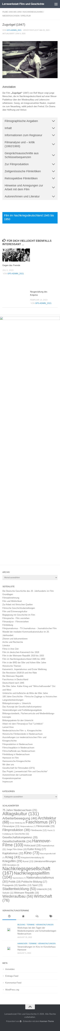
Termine (31, 925)
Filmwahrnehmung (10, 598)
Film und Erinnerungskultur (14, 611)
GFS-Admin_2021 (14, 30)
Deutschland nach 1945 (13, 683)
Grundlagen (7, 594)
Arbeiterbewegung (19, 818)
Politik (14, 881)
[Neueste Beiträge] (9, 916)
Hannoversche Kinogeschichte (16, 761)
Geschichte (21, 834)
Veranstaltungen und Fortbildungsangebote (22, 710)
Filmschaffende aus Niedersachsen (18, 751)
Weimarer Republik (26, 892)
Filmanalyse (10, 826)
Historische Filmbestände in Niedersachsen (22, 734)
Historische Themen (11, 666)
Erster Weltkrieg (17, 823)
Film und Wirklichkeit (12, 601)
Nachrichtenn (19, 878)
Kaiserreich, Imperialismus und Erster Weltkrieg (24, 669)
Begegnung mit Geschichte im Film (18, 615)
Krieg (12, 857)
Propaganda (10, 885)
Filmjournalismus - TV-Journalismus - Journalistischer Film (29, 628)
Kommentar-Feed (13, 983)
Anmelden (10, 969)
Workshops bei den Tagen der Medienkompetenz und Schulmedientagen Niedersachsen (36, 931)
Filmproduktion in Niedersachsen (17, 744)
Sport (37, 885)
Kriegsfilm (12, 861)
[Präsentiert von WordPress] (21, 1021)
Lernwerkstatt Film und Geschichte (23, 3)
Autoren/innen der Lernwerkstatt (17, 775)
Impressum (7, 781)
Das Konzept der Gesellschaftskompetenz (22, 706)
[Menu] (56, 4)
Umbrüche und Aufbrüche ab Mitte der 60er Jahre (25, 693)
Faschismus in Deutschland (15, 679)
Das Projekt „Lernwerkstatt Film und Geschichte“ (25, 771)
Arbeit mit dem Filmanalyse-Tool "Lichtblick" (22, 724)
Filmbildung (7, 625)
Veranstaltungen (44, 925)
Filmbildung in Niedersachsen (16, 754)
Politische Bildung (34, 881)
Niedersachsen (10, 16)
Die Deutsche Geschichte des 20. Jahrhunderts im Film (28, 591)
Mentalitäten (13, 865)
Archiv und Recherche (12, 642)
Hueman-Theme (47, 1021)
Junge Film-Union (16, 849)
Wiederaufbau (17, 896)
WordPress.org (12, 989)
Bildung (21, 925)
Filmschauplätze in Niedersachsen (18, 747)
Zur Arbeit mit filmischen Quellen (17, 604)
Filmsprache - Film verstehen (15, 618)
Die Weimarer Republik (13, 676)
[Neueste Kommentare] (37, 916)
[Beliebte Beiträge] (23, 916)
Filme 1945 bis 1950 (12, 12)
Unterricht (44, 889)
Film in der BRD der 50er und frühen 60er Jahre (24, 662)
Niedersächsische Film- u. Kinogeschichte (21, 730)
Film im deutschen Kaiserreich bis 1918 (20, 652)
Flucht (51, 830)
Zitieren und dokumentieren (15, 638)
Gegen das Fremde (11, 265)
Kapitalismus (12, 853)
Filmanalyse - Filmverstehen (15, 621)
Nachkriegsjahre (33, 12)
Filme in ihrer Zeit (10, 649)
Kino (31, 853)
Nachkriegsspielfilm (26, 875)
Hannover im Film (10, 758)
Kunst (28, 861)
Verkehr (7, 893)
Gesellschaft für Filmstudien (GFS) (18, 768)
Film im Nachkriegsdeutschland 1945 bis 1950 (23, 659)
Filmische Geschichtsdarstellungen (18, 608)
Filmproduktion (16, 830)
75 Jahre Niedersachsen (19, 810)
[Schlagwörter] (51, 916)
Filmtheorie (39, 830)
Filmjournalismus (28, 826)
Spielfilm (26, 16)
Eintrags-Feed (11, 976)
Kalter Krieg (36, 849)
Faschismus (41, 822)
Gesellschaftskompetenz (20, 837)
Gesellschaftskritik (17, 841)
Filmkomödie (45, 826)
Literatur (6, 645)
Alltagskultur (20, 813)
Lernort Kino (8, 727)
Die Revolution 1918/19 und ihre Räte (19, 672)
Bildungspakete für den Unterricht (17, 720)
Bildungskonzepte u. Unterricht (16, 703)
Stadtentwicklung (19, 889)
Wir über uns (8, 764)
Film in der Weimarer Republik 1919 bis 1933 (23, 655)
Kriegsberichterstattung (32, 857)
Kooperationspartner (11, 778)
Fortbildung (8, 834)
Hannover (22, 943)
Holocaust (32, 845)
